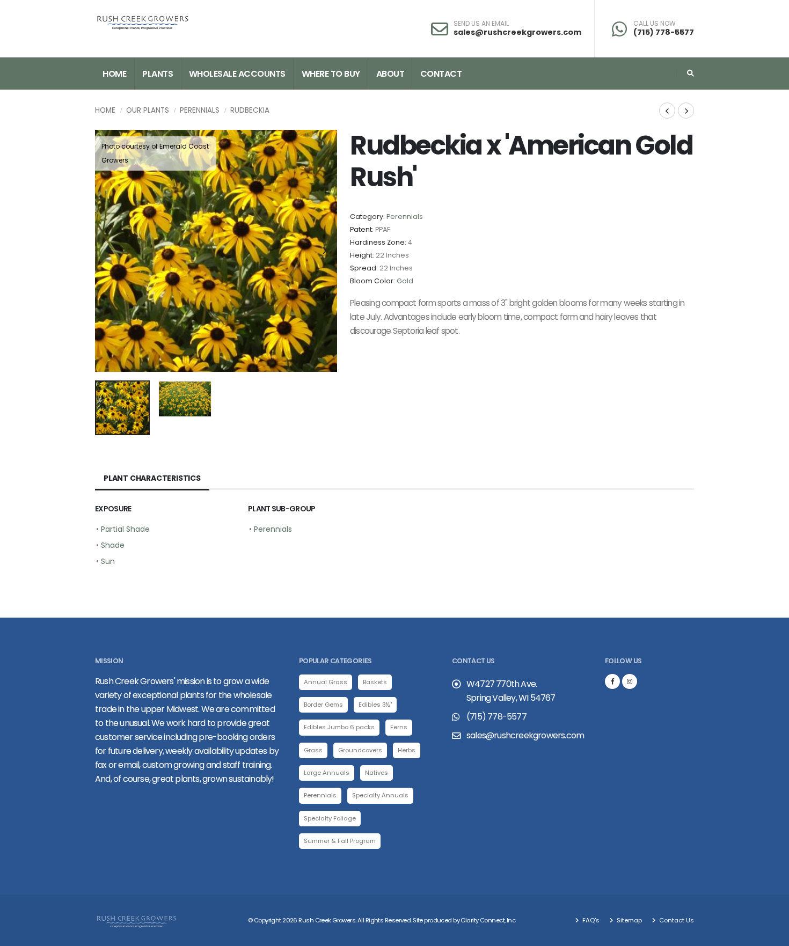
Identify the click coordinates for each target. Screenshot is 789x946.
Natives (376, 772)
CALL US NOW (654, 23)
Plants (157, 74)
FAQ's (590, 920)
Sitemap (628, 920)
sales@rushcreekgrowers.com (517, 32)
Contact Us (676, 920)
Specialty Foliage (330, 818)
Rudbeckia (249, 110)
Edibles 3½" (375, 704)
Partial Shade (125, 529)
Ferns (398, 727)
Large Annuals (326, 772)
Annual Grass (325, 682)
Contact (441, 74)
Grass (313, 750)
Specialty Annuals (380, 795)
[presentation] (108, 251)
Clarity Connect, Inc (488, 920)
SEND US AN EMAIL (481, 23)
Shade (113, 545)
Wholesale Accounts (237, 74)
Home (114, 74)
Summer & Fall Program (340, 841)
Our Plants (147, 110)
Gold (405, 280)
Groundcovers (360, 750)
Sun (108, 561)
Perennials (200, 110)
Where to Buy (331, 74)
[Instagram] (629, 681)
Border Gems (323, 704)
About (390, 74)
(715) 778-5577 (663, 32)
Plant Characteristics (152, 478)
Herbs (406, 750)
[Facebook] (612, 681)
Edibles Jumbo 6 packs (339, 727)
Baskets (375, 682)
